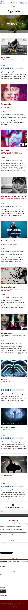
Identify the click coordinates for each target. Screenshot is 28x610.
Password (2, 581)
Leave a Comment (7, 61)
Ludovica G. (11, 152)
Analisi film (4, 152)
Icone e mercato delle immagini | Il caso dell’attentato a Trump (14, 523)
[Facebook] (11, 607)
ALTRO (20, 604)
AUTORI (16, 604)
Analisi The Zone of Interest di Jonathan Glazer (10, 526)
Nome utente (3, 574)
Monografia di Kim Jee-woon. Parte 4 (13, 196)
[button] (14, 6)
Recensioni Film (7, 289)
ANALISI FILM (11, 603)
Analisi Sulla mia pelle (8, 241)
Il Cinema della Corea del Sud (10, 198)
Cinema (7, 152)
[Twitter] (13, 607)
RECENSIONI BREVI (4, 603)
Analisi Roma (5, 58)
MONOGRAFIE (18, 603)
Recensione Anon (6, 333)
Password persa (3, 595)
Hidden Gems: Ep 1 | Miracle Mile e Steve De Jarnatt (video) (13, 532)
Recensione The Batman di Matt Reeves (9, 534)
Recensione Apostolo (8, 287)
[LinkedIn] (14, 607)
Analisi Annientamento (8, 428)
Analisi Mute (5, 380)
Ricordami (3, 587)
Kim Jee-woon (17, 198)
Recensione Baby (6, 104)
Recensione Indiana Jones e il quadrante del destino (11, 529)
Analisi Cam (5, 150)
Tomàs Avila (16, 152)
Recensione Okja (6, 476)
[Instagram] (16, 607)
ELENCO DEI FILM (10, 604)
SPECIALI (24, 603)
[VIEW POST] (14, 46)
